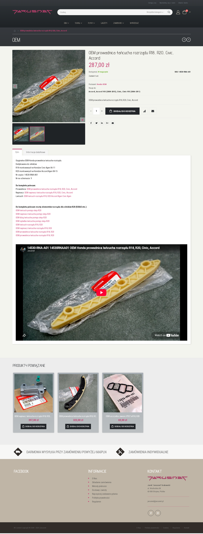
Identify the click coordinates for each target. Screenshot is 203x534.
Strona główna (15, 31)
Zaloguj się (152, 3)
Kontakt (186, 528)
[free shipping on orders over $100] (63, 452)
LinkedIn (102, 123)
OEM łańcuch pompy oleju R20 (28, 210)
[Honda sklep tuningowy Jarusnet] (32, 12)
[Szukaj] (169, 12)
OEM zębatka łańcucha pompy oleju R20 (32, 221)
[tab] (17, 152)
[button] (82, 120)
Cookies (166, 528)
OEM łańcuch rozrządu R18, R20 (29, 224)
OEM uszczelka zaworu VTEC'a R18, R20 (123, 416)
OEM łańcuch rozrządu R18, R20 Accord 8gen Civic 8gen (47, 196)
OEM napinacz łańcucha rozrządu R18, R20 (34, 228)
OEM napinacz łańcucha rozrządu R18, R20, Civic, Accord (49, 192)
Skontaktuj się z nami (167, 3)
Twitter (96, 123)
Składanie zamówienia (101, 482)
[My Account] (178, 12)
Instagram (158, 513)
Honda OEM (102, 84)
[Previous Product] (184, 40)
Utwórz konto (183, 3)
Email (112, 123)
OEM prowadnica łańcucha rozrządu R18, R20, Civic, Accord (52, 189)
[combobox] (115, 12)
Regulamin (96, 501)
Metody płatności (99, 486)
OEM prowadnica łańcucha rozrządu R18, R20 (35, 232)
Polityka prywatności (101, 498)
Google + (107, 123)
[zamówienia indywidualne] (151, 452)
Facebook (91, 123)
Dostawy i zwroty (99, 490)
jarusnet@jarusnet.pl (156, 501)
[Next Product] (189, 40)
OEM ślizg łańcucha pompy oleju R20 (31, 217)
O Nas (94, 478)
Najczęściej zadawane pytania (105, 494)
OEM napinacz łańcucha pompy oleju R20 (33, 214)
